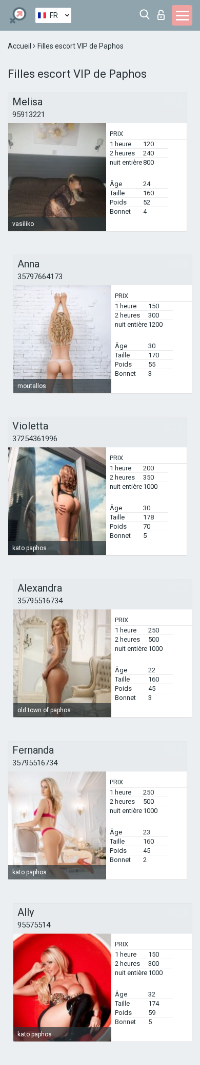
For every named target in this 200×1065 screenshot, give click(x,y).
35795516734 (40, 600)
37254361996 (34, 438)
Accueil (20, 46)
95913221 (28, 114)
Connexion (163, 12)
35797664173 (40, 276)
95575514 (33, 925)
